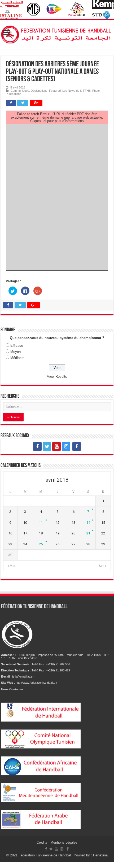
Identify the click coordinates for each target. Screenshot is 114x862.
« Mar (11, 566)
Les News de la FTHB (76, 90)
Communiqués (20, 90)
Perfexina (100, 855)
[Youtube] (56, 446)
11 (41, 523)
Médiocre (17, 358)
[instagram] (66, 446)
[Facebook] (37, 446)
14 (88, 523)
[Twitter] (47, 446)
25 (41, 544)
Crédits (43, 842)
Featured (55, 90)
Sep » (103, 566)
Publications (13, 93)
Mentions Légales (63, 842)
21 (88, 533)
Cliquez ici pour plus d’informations (57, 121)
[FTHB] (57, 33)
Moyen (15, 352)
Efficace (16, 346)
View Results (57, 376)
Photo (96, 90)
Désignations (39, 90)
